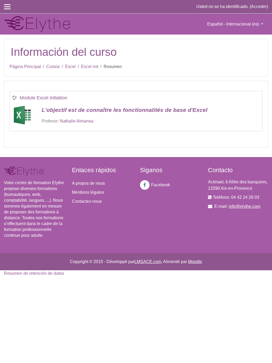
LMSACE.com (147, 261)
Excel (70, 66)
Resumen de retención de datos (34, 273)
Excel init (89, 66)
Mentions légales (88, 192)
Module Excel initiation (43, 97)
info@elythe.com (244, 206)
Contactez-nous (87, 201)
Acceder (259, 6)
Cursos (53, 66)
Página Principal (25, 66)
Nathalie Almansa (76, 121)
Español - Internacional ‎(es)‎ (233, 24)
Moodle (195, 261)
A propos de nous (88, 183)
